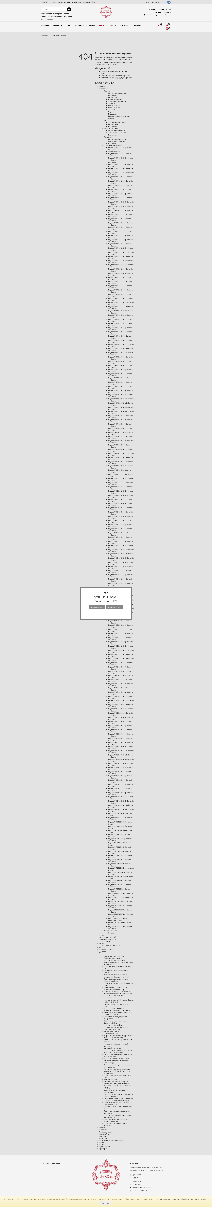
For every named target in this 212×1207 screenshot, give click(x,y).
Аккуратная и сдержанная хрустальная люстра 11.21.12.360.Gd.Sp (118, 1036)
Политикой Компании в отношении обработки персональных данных (180, 1199)
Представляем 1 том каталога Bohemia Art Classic (115, 1120)
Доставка (124, 25)
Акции (102, 25)
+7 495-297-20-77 (156, 2)
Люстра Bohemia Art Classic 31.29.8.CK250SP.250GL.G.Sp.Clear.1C (117, 1009)
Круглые (111, 112)
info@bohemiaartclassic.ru (141, 1187)
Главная (45, 25)
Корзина (102, 1136)
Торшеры (107, 137)
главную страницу (118, 76)
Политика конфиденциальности (111, 1140)
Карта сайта (104, 1134)
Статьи (102, 954)
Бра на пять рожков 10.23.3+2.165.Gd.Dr (111, 1032)
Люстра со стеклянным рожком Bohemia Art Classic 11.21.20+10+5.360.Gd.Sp (116, 1023)
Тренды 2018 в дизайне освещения (117, 1069)
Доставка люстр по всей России (157, 15)
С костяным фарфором (117, 101)
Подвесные (112, 114)
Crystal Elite (112, 103)
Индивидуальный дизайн (160, 9)
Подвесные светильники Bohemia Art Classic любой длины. (118, 1104)
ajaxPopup (103, 1149)
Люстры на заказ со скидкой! (114, 960)
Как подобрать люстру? (113, 1048)
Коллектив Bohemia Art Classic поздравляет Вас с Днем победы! (116, 976)
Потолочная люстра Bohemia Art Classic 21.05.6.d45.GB (116, 1028)
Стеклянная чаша (114, 152)
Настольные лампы (111, 129)
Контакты (136, 25)
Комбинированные (115, 99)
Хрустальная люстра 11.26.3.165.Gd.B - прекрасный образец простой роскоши (118, 992)
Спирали (111, 933)
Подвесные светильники (113, 145)
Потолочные (113, 97)
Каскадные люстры (111, 931)
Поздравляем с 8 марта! (113, 958)
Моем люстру (109, 1063)
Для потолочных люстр (117, 133)
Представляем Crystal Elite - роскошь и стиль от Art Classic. (118, 1095)
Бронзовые (112, 95)
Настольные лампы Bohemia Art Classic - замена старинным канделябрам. (118, 1099)
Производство (104, 1146)
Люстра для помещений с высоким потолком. (70, 2)
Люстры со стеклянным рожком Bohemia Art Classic (116, 980)
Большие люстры (114, 106)
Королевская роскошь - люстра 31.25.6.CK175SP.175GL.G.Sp (116, 988)
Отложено (103, 1138)
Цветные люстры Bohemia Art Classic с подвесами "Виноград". (118, 1116)
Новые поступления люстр (114, 956)
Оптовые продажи (163, 12)
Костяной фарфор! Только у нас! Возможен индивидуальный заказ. (117, 1083)
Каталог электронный (107, 937)
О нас (68, 25)
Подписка (103, 1144)
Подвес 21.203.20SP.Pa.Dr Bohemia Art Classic (117, 919)
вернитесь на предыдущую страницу (118, 78)
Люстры (107, 91)
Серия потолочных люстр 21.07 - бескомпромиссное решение (116, 997)
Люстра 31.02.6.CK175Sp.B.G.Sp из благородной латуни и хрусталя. (116, 1060)
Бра (105, 120)
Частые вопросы (105, 1132)
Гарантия (102, 1128)
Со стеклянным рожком (117, 93)
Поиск (101, 1142)
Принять (104, 1203)
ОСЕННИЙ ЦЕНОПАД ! (112, 945)
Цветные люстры (114, 108)
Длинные (111, 110)
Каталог (56, 25)
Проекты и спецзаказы (85, 25)
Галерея (107, 941)
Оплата (112, 25)
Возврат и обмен (105, 950)
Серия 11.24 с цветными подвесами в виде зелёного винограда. (118, 1051)
